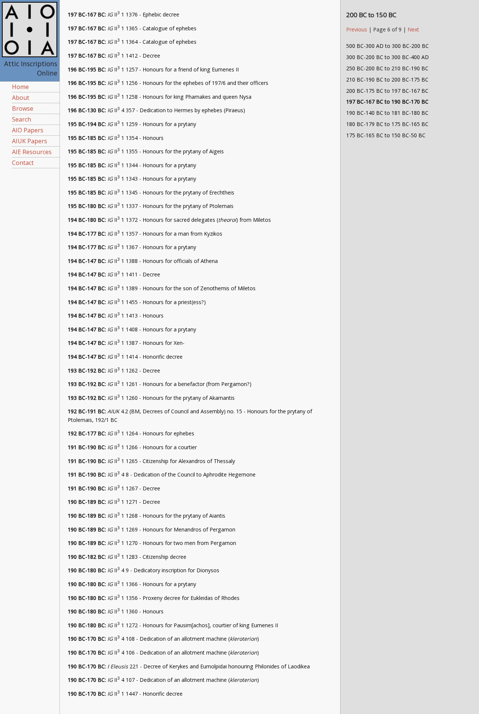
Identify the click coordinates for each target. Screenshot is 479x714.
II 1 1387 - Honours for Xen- (126, 342)
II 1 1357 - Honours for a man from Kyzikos (145, 233)
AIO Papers (27, 130)
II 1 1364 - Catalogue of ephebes (132, 41)
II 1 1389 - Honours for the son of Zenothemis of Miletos (162, 288)
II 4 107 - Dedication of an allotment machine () (163, 679)
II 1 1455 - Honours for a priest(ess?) (137, 302)
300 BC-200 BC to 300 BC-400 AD (387, 57)
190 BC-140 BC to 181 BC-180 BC (387, 112)
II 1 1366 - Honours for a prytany (132, 584)
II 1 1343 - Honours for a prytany (132, 178)
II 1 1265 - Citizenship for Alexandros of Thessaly (151, 461)
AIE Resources (32, 152)
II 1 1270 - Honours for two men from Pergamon (152, 542)
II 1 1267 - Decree (114, 488)
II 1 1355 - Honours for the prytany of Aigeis (146, 151)
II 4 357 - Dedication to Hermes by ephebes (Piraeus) (156, 110)
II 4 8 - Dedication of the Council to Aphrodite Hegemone (162, 474)
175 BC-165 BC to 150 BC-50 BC (385, 135)
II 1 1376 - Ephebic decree (123, 14)
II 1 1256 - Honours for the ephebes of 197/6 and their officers (168, 82)
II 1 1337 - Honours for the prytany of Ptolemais (151, 205)
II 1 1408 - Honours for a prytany (132, 329)
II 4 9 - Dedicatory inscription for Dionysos (143, 570)
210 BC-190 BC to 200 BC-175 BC (387, 79)
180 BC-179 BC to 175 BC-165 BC (387, 124)
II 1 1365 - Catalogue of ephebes (132, 28)
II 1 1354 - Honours (116, 137)
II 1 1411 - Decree (114, 274)
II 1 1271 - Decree (114, 501)
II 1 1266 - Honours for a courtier (132, 447)
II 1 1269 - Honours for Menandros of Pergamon (151, 529)
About (20, 98)
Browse (22, 108)
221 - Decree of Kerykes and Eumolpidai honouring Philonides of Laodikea (189, 666)
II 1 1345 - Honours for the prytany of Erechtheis (151, 192)
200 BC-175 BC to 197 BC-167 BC (387, 90)
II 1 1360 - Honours (116, 611)
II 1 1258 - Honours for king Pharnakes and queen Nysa (159, 96)
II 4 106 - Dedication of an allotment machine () (163, 652)
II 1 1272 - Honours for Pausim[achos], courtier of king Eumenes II (173, 625)
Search (21, 119)
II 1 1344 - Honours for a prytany (132, 165)
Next (413, 29)
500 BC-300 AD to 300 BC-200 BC (387, 45)
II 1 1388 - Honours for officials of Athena (143, 260)
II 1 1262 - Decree (114, 370)
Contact (23, 163)
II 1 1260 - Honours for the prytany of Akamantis (151, 397)
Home (20, 87)
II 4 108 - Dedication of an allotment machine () (163, 638)
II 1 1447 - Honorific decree (125, 693)
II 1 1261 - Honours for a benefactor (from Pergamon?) (159, 383)
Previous (357, 29)
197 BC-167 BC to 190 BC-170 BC (387, 101)
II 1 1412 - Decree (114, 55)
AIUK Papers (29, 141)
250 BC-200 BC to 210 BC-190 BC (387, 68)
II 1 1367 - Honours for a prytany (132, 247)
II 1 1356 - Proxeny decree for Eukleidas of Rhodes (154, 597)
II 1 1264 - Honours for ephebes (131, 433)
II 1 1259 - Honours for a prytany (132, 124)
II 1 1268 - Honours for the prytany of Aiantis (146, 515)
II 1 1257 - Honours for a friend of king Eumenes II (153, 69)
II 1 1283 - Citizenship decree (127, 556)
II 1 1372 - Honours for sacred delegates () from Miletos (169, 219)
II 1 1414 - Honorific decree (125, 356)
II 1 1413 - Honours (116, 315)
